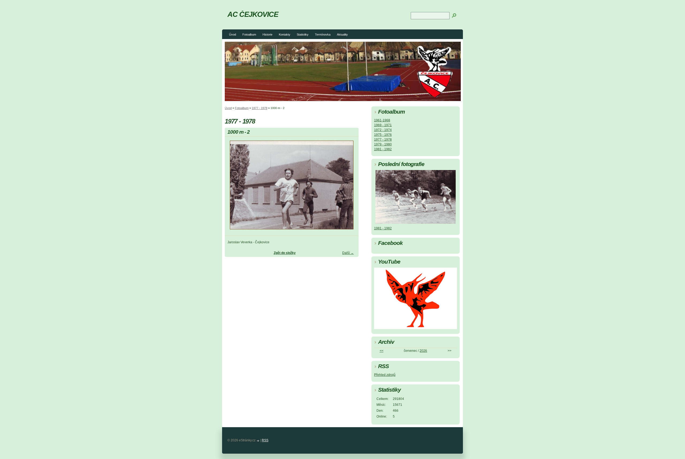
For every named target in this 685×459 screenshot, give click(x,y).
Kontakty (284, 34)
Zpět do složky (285, 253)
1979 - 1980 (383, 144)
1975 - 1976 (383, 135)
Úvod (232, 34)
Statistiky (303, 34)
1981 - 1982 (383, 149)
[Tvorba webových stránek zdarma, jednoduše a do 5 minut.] (258, 440)
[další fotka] (350, 187)
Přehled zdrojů (384, 375)
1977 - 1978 (259, 108)
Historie (267, 34)
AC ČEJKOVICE (252, 14)
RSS (265, 440)
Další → (348, 253)
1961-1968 (382, 120)
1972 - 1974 (383, 130)
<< (381, 351)
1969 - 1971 (383, 125)
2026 (423, 351)
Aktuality (342, 34)
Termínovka (322, 34)
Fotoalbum (249, 34)
